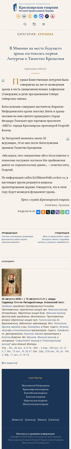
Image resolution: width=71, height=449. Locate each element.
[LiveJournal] (53, 212)
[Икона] (12, 295)
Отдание (7, 306)
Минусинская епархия (35, 404)
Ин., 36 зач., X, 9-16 (20, 347)
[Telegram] (67, 212)
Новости (17, 419)
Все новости (9, 362)
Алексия (6, 337)
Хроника (46, 34)
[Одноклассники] (43, 212)
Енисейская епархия (35, 392)
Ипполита (60, 323)
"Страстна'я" (23, 340)
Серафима (62, 330)
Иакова (39, 333)
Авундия (15, 326)
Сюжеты (53, 419)
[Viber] (57, 212)
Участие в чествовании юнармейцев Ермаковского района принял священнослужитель (17, 237)
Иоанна (63, 326)
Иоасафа (7, 330)
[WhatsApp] (62, 212)
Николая (28, 333)
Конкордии (34, 326)
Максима (53, 309)
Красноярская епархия (35, 389)
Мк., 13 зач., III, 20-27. (19, 351)
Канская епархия (35, 396)
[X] (48, 212)
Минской (42, 337)
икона (63, 309)
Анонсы (30, 419)
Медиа (42, 419)
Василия (31, 337)
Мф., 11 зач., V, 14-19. (16, 354)
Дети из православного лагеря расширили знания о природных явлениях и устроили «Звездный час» (53, 237)
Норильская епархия (35, 400)
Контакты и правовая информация (35, 433)
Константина (22, 330)
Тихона (43, 319)
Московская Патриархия (35, 385)
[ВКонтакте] (38, 212)
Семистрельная (52, 340)
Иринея (6, 326)
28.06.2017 (42, 69)
